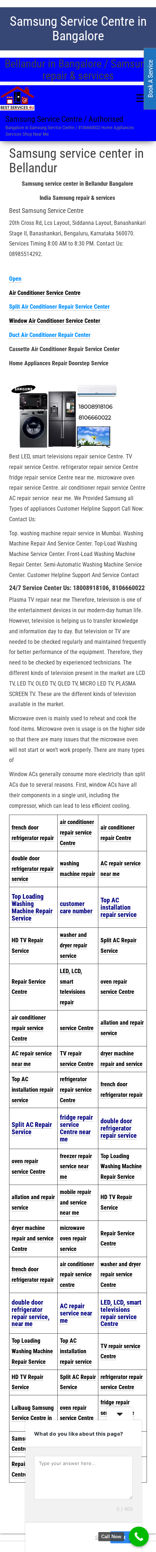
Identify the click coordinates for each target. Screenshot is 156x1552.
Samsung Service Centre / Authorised (64, 119)
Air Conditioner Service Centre (45, 292)
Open (15, 278)
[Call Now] (139, 1537)
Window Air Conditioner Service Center (55, 320)
